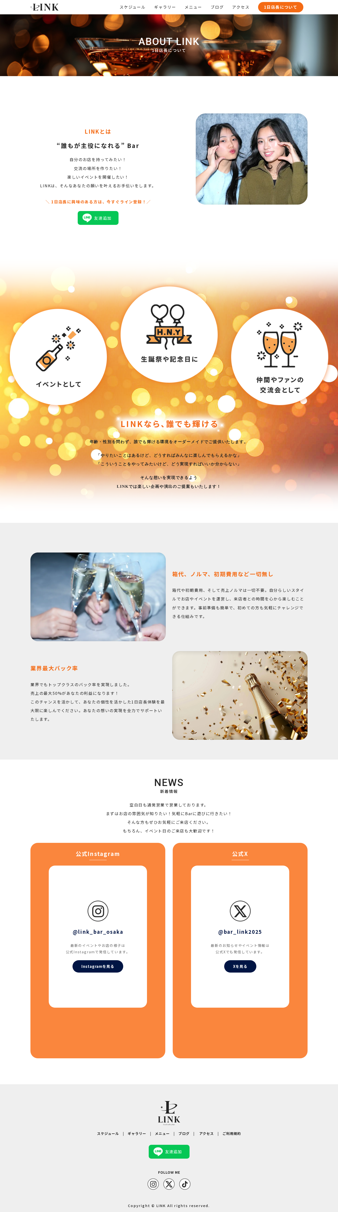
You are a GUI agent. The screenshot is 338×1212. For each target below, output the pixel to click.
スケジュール (133, 7)
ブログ (217, 7)
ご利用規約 (231, 1133)
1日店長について (280, 7)
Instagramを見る (97, 966)
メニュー (193, 7)
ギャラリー (165, 7)
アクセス (240, 7)
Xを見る (240, 966)
